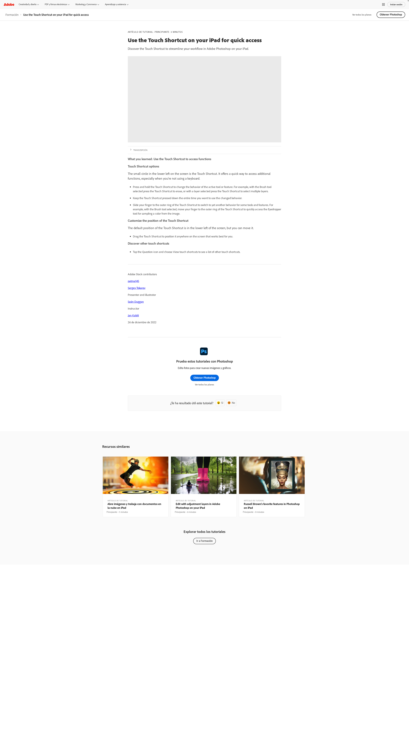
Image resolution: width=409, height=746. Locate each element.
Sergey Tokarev (136, 288)
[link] (12, 14)
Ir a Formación (204, 540)
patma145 (133, 281)
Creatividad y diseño (27, 4)
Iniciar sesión (396, 4)
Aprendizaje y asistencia (115, 4)
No (233, 402)
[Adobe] (8, 4)
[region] (136, 486)
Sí (222, 402)
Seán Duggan (136, 301)
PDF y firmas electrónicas (56, 4)
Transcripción (140, 150)
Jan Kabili (133, 315)
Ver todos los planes (361, 14)
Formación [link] (12, 15)
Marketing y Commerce (86, 4)
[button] (383, 4)
